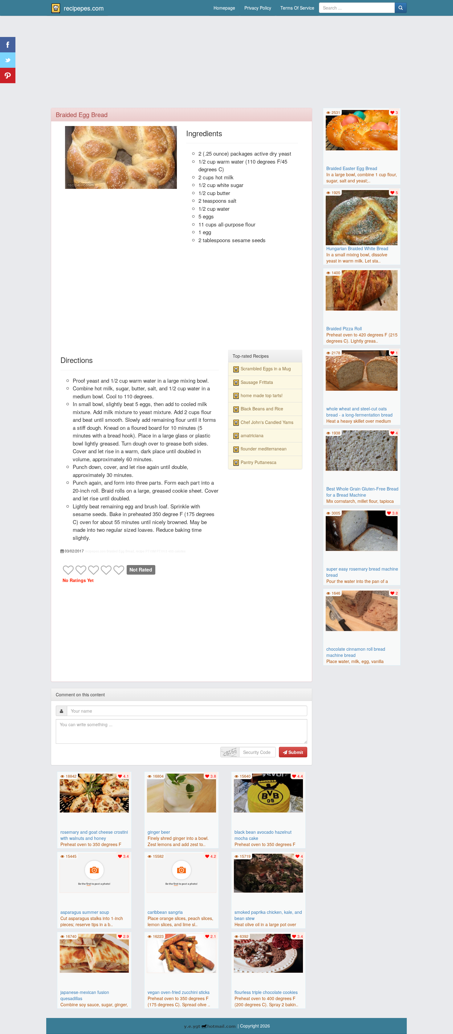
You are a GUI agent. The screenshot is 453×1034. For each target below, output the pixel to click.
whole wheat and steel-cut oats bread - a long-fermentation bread (359, 411)
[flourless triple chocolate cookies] (268, 953)
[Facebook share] (7, 44)
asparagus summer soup (84, 912)
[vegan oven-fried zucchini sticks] (181, 953)
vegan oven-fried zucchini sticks (179, 992)
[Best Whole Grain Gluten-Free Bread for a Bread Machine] (362, 450)
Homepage (224, 8)
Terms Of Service (297, 8)
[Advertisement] (226, 63)
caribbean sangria (165, 912)
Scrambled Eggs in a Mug (266, 368)
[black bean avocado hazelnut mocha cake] (268, 792)
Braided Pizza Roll (344, 328)
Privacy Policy (257, 8)
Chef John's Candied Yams (267, 422)
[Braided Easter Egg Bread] (362, 129)
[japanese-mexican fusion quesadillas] (94, 953)
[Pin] (7, 75)
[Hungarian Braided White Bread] (362, 225)
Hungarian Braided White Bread (357, 248)
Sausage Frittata (257, 382)
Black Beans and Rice (262, 408)
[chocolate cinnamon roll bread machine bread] (362, 610)
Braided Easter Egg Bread (351, 168)
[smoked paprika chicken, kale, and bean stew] (268, 872)
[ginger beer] (181, 792)
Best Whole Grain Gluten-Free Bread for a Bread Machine (362, 492)
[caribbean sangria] (181, 872)
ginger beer (159, 832)
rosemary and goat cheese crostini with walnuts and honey (94, 835)
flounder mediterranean (264, 449)
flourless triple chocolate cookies (266, 992)
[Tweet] (7, 60)
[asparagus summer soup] (94, 872)
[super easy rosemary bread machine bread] (362, 530)
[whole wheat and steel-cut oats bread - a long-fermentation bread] (362, 370)
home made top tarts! (262, 395)
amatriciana (252, 435)
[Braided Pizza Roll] (362, 290)
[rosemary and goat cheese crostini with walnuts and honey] (94, 792)
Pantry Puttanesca (258, 462)
